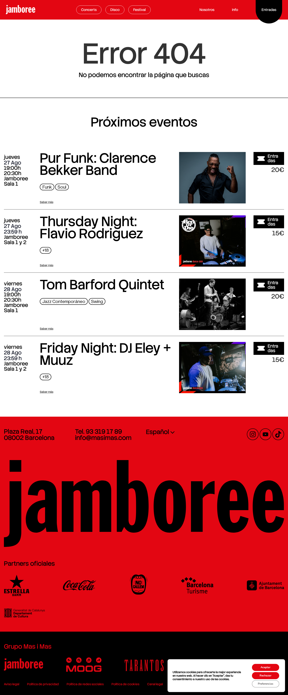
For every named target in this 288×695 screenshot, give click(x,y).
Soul (62, 187)
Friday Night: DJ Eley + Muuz (105, 354)
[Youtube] (265, 434)
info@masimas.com (103, 438)
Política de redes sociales (85, 684)
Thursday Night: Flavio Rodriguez (91, 227)
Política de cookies (125, 684)
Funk (47, 187)
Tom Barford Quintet (102, 284)
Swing (97, 301)
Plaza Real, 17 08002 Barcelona (29, 434)
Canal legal (155, 684)
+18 (45, 250)
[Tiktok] (278, 434)
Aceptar (265, 667)
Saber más (46, 202)
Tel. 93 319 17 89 (98, 431)
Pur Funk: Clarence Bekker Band (98, 164)
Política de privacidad (43, 684)
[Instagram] (253, 434)
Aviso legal (11, 684)
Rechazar (265, 675)
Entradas (273, 158)
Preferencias (265, 684)
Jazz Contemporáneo (63, 301)
